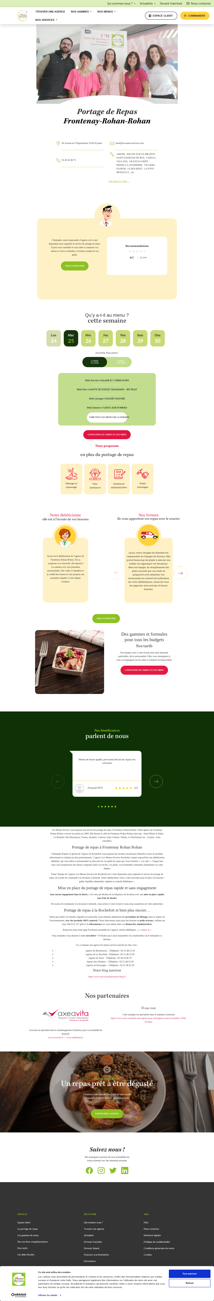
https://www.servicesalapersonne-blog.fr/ (107, 976)
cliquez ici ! (146, 930)
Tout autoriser (190, 1273)
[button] (121, 3)
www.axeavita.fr (55, 1037)
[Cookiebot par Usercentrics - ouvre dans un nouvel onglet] (19, 1295)
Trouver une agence (50, 11)
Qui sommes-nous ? (120, 3)
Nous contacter (201, 3)
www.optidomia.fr (74, 1037)
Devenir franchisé (171, 3)
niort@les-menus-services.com (130, 143)
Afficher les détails (47, 1295)
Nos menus (105, 11)
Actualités (146, 3)
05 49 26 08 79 (69, 160)
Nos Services (44, 20)
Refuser (190, 1283)
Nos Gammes (80, 11)
